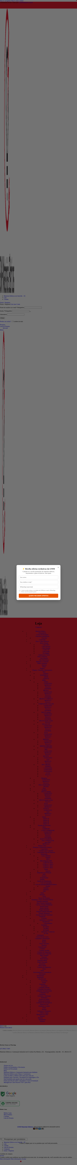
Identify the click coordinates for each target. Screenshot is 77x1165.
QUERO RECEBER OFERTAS (38, 596)
